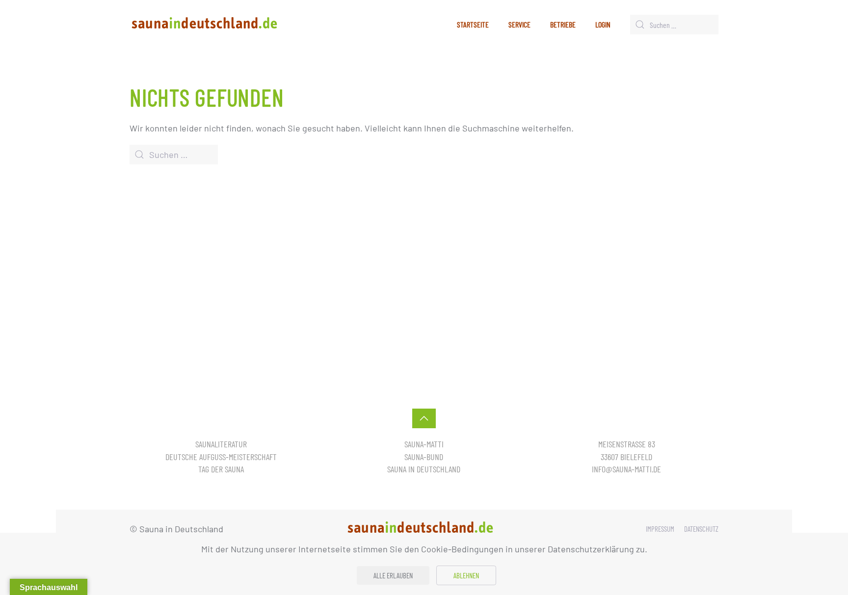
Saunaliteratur (221, 444)
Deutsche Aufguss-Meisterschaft (221, 456)
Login (602, 24)
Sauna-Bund (423, 456)
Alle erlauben (393, 575)
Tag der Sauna (221, 469)
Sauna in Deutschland (423, 469)
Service (519, 24)
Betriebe (563, 24)
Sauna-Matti (424, 444)
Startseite (473, 24)
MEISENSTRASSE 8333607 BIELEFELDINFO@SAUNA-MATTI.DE (626, 456)
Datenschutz (701, 528)
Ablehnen (466, 575)
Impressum (660, 528)
